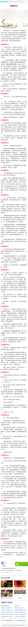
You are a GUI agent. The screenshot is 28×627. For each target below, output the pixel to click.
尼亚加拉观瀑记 (5, 605)
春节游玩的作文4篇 (10, 620)
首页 (15, 1)
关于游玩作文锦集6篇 (20, 616)
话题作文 (21, 1)
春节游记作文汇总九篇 (6, 616)
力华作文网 (12, 625)
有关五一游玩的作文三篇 (7, 610)
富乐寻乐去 (17, 605)
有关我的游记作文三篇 (20, 610)
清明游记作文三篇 (19, 607)
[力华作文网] (4, 2)
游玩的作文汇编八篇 (6, 607)
